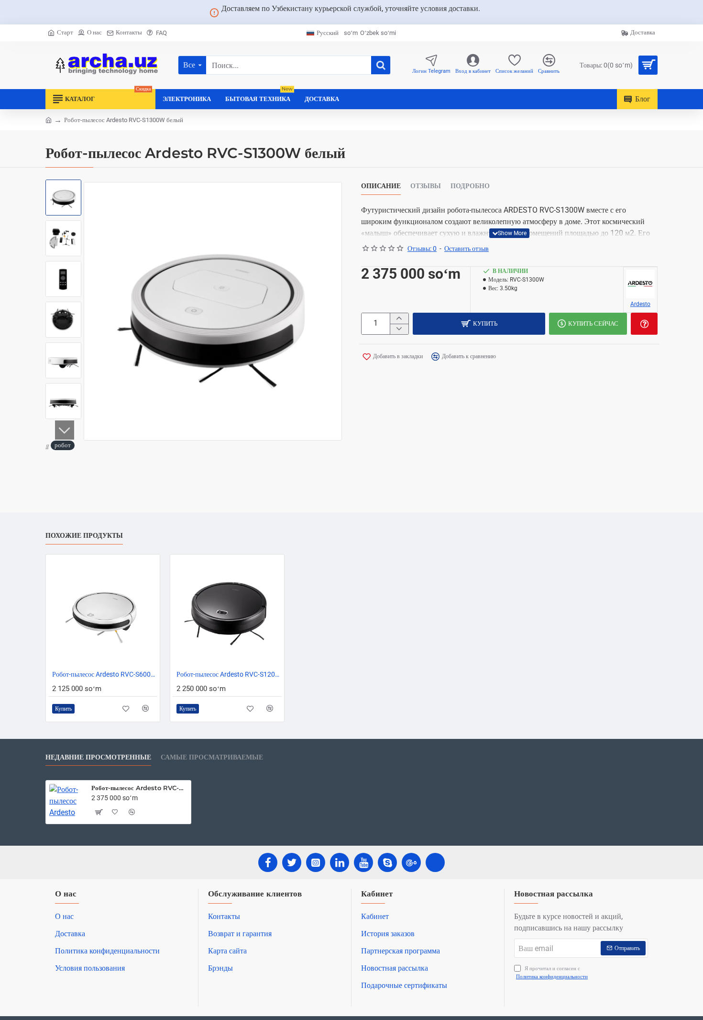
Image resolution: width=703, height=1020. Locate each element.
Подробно (470, 186)
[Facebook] (267, 862)
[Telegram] (435, 862)
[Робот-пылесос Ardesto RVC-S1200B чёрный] (227, 611)
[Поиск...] (380, 65)
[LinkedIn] (339, 862)
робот (63, 445)
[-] (399, 329)
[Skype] (387, 862)
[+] (399, 318)
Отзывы (425, 186)
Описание (381, 186)
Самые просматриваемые (212, 757)
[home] (48, 119)
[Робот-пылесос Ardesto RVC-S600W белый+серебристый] (102, 611)
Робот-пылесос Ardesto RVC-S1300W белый (139, 788)
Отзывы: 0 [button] (422, 248)
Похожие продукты (84, 536)
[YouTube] (363, 862)
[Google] (411, 862)
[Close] (491, 12)
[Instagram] (315, 862)
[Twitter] (291, 862)
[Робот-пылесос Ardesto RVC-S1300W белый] (66, 801)
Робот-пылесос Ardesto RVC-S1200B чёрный (229, 674)
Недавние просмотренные (98, 757)
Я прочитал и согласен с (552, 972)
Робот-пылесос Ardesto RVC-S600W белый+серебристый (104, 674)
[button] (64, 191)
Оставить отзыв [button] (466, 248)
